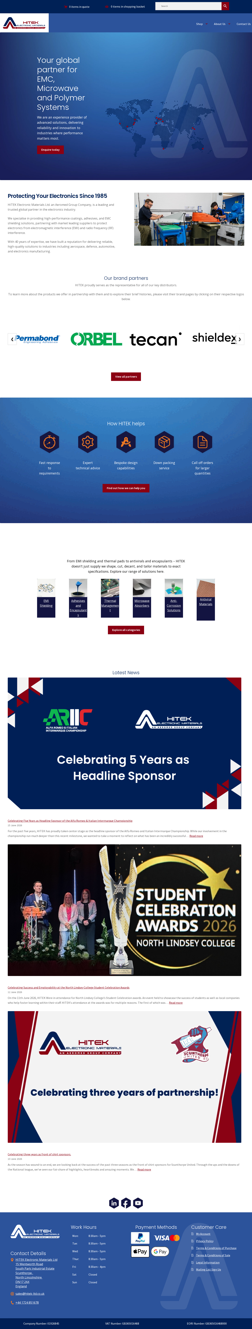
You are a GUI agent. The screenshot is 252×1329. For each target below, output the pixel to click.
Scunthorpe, (24, 1273)
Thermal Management (110, 605)
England (21, 1286)
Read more (196, 836)
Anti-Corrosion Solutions (174, 605)
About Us (219, 24)
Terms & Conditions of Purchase (216, 1248)
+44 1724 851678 (27, 1303)
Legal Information (208, 1262)
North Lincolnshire (28, 1277)
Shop (199, 24)
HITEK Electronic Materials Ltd (36, 1260)
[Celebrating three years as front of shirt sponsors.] (124, 1079)
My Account (203, 1234)
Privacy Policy (204, 1241)
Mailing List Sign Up (208, 1269)
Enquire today (50, 149)
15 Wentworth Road (29, 1264)
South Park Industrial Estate (34, 1268)
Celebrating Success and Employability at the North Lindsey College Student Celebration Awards (69, 987)
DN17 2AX (22, 1282)
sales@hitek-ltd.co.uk (29, 1294)
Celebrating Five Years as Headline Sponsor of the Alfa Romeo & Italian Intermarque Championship (70, 821)
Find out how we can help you (126, 488)
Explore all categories (126, 630)
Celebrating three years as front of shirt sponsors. (39, 1154)
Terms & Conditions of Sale (213, 1255)
